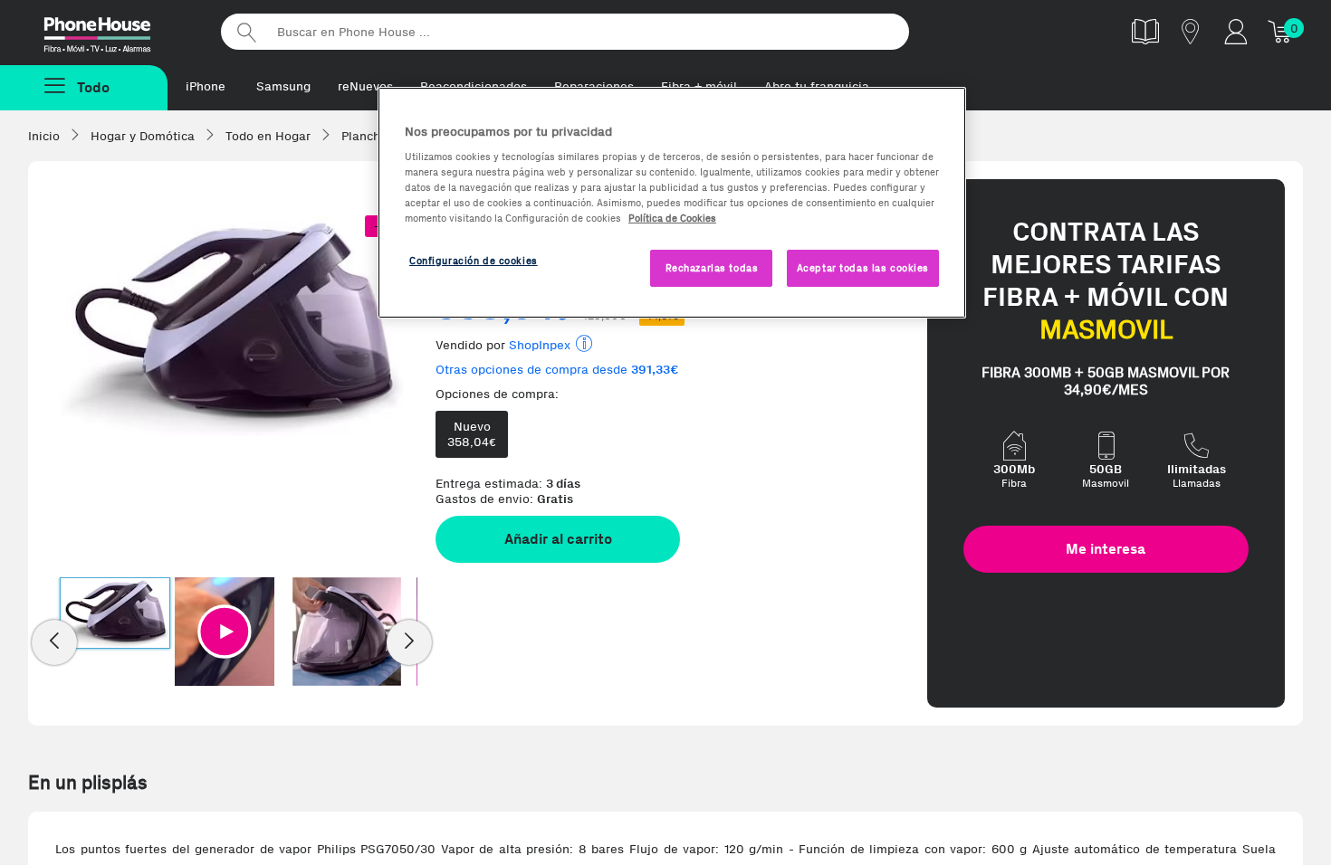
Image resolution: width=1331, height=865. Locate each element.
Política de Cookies (672, 218)
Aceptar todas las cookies (863, 267)
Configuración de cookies (473, 260)
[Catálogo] (1145, 31)
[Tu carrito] (1281, 31)
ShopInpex (539, 345)
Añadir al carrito (558, 538)
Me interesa (1105, 548)
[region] (672, 203)
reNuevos (365, 86)
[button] (224, 631)
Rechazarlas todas (712, 267)
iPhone (205, 86)
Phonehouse (113, 30)
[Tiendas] (1190, 31)
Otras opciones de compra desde (557, 369)
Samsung (283, 86)
